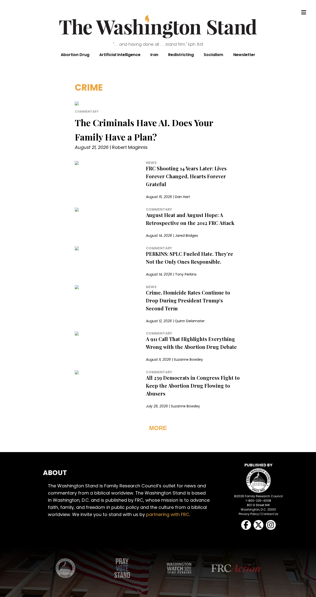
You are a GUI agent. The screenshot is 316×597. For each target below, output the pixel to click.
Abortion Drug (75, 55)
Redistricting (181, 55)
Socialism (213, 55)
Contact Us (269, 514)
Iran (154, 55)
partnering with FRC (167, 514)
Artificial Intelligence (119, 55)
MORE (158, 428)
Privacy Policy (249, 514)
